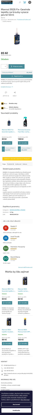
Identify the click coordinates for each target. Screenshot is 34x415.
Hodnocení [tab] (18, 164)
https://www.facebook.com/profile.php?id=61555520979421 (18, 374)
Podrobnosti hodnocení (24, 20)
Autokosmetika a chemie (17, 210)
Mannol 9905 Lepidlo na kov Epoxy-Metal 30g (24, 290)
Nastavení (16, 404)
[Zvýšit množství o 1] (8, 65)
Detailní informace (6, 87)
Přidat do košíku (18, 66)
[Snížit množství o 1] (8, 67)
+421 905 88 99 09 (9, 368)
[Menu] (30, 2)
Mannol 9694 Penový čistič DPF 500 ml (24, 331)
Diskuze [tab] (25, 164)
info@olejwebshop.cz (10, 365)
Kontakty (3, 388)
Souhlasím (16, 410)
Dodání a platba (5, 390)
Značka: (7, 21)
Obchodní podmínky (6, 383)
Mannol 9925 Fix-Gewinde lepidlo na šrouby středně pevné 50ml (8, 290)
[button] (9, 305)
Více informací (25, 400)
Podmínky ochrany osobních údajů (10, 385)
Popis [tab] (4, 164)
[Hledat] (20, 2)
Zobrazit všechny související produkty (17, 159)
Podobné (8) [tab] (10, 164)
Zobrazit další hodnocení (25, 267)
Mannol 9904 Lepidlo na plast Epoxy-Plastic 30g (8, 331)
